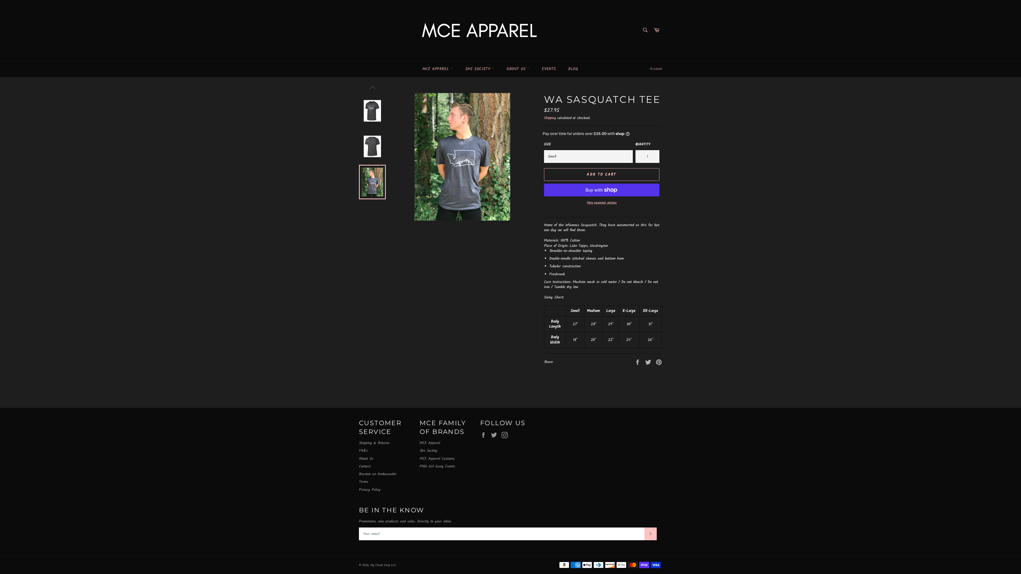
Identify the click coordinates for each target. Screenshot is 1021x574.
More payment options (602, 203)
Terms (363, 482)
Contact (365, 466)
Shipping (550, 118)
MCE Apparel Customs (437, 459)
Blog (573, 69)
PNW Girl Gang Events (437, 466)
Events (549, 69)
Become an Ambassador (377, 474)
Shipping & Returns (374, 443)
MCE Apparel (436, 69)
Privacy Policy (369, 490)
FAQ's (363, 451)
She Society (478, 69)
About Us (517, 69)
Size (547, 144)
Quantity (642, 144)
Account (656, 69)
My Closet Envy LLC (383, 565)
